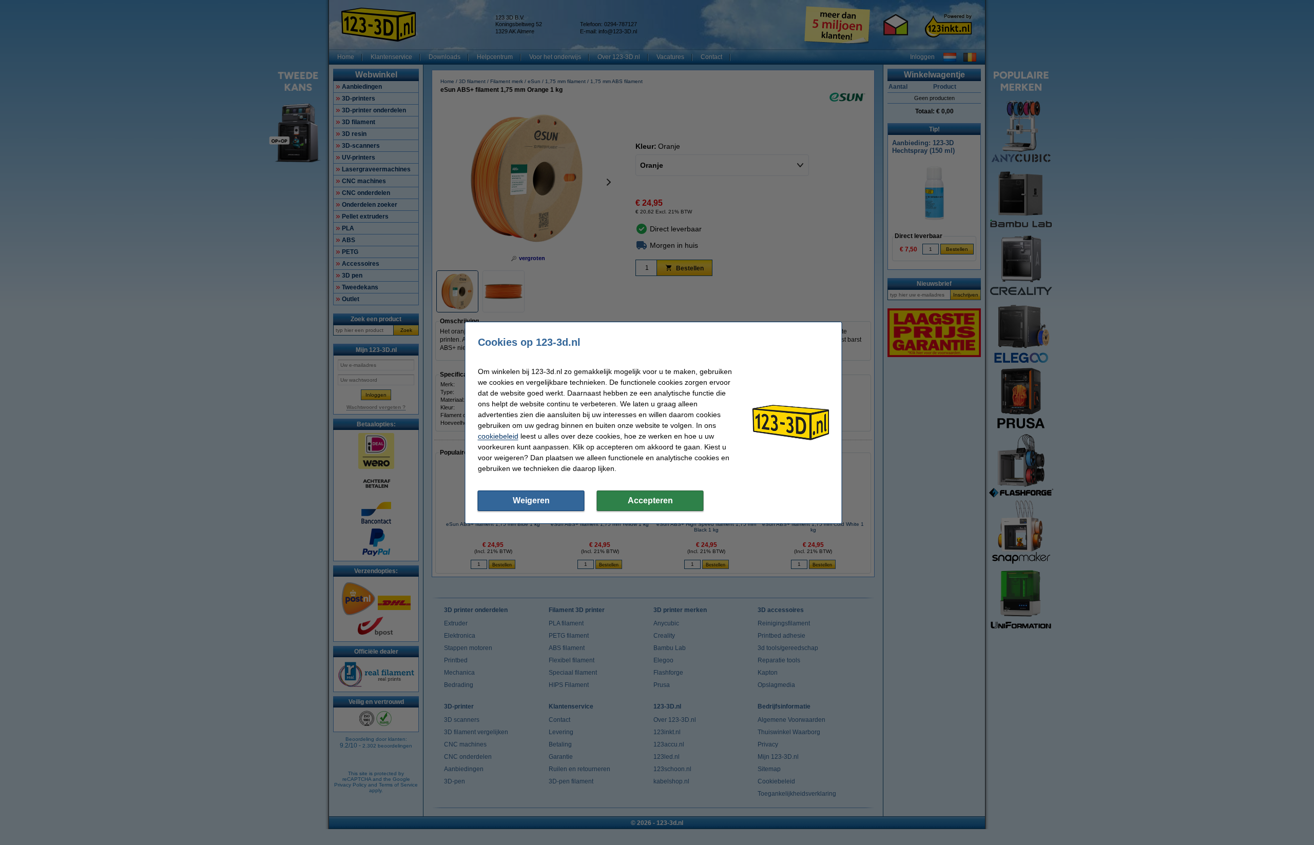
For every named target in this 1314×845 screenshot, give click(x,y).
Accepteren (650, 500)
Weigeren (531, 500)
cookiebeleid (498, 436)
